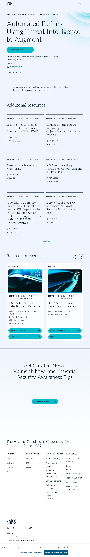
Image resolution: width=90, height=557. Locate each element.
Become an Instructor (70, 467)
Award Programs (73, 482)
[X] (13, 528)
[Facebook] (24, 528)
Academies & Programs (51, 464)
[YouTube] (19, 528)
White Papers (11, 14)
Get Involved (71, 454)
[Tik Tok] (30, 528)
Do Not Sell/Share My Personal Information (20, 540)
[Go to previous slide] (75, 256)
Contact (29, 459)
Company (10, 454)
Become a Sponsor (74, 473)
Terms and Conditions (13, 537)
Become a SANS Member (72, 460)
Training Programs (54, 454)
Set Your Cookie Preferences (31, 552)
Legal (28, 467)
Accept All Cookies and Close (56, 552)
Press (9, 472)
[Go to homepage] (9, 3)
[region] (45, 550)
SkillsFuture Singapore (51, 486)
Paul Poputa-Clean (16, 66)
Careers (10, 467)
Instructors (11, 463)
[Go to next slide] (81, 256)
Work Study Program (54, 459)
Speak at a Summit (74, 478)
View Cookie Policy (64, 548)
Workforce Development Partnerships (52, 473)
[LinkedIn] (8, 528)
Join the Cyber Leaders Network (73, 488)
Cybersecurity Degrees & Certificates (51, 496)
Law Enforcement (53, 481)
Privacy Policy (11, 533)
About (9, 459)
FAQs (28, 463)
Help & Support (33, 454)
